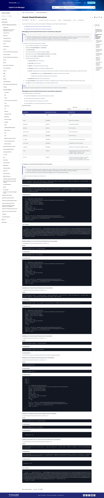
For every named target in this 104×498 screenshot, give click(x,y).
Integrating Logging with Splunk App (9, 178)
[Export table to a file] (90, 109)
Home (23, 12)
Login (85, 2)
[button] (91, 7)
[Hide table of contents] (18, 13)
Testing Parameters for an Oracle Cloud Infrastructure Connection (99, 69)
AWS (5, 95)
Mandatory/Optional (51, 112)
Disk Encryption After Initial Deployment (10, 84)
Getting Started (4, 19)
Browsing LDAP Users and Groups (9, 146)
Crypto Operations (6, 162)
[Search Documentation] (94, 7)
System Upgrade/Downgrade (8, 149)
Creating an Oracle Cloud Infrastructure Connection (99, 41)
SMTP (4, 76)
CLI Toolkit (5, 154)
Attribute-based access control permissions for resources (8, 30)
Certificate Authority (6, 168)
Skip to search (13, 1)
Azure (5, 103)
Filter (24, 114)
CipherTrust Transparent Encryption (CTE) (9, 208)
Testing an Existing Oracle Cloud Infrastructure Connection (99, 64)
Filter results (75, 107)
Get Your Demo (91, 2)
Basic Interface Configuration (8, 65)
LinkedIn (84, 495)
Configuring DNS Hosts (7, 151)
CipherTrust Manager (30, 12)
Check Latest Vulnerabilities (52, 495)
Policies (4, 59)
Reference (3, 219)
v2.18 (75, 20)
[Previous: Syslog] (90, 17)
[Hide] (92, 25)
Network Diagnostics (7, 176)
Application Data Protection (7, 195)
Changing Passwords (7, 38)
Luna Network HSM (7, 114)
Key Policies (5, 35)
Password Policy (6, 32)
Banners (4, 62)
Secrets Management (7, 184)
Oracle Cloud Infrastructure (9, 127)
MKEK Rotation (5, 165)
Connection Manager (7, 89)
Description (72, 112)
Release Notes (4, 222)
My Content (70, 2)
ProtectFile (4, 214)
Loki (5, 108)
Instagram (94, 495)
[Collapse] (98, 27)
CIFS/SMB (6, 122)
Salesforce (6, 111)
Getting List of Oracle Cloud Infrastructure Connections (98, 59)
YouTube (92, 495)
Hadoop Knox (6, 105)
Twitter (87, 495)
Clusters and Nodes (6, 54)
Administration (5, 22)
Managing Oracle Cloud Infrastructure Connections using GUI (38, 26)
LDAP (5, 135)
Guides (64, 2)
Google (5, 97)
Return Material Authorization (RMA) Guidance (9, 182)
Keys (4, 157)
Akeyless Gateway (7, 143)
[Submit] (88, 109)
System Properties (6, 173)
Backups (4, 78)
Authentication (5, 27)
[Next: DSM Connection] (93, 17)
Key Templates (6, 189)
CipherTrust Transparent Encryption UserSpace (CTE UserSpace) (8, 206)
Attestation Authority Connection (10, 138)
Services (4, 49)
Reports (4, 187)
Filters (54, 7)
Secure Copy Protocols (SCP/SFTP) (10, 100)
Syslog (5, 124)
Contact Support (78, 2)
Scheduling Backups (7, 81)
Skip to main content (5, 1)
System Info (5, 170)
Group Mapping (6, 46)
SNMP (4, 73)
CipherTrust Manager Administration (9, 24)
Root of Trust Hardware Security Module (10, 51)
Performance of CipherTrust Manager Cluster (10, 192)
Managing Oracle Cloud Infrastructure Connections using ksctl (38, 29)
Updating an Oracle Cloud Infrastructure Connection (99, 50)
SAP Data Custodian (7, 119)
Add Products (39, 82)
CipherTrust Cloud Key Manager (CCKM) (9, 200)
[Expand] (95, 27)
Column (68, 108)
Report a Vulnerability (42, 495)
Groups (4, 43)
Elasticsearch (6, 116)
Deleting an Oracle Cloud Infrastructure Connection (99, 54)
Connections (6, 92)
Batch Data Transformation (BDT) (8, 197)
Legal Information (61, 495)
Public (60, 20)
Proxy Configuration (6, 68)
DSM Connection (7, 130)
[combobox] (74, 7)
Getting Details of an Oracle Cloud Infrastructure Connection (99, 46)
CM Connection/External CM (9, 141)
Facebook (89, 495)
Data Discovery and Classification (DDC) (9, 211)
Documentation (81, 20)
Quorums (4, 70)
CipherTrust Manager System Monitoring (10, 57)
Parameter (25, 112)
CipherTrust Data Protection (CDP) (8, 203)
